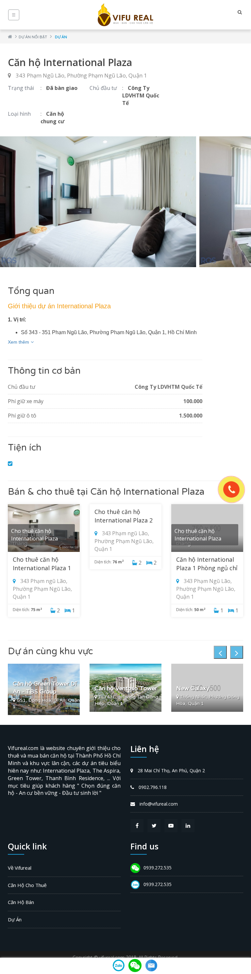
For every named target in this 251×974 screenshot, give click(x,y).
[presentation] (220, 652)
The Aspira (105, 770)
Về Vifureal (19, 867)
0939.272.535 (157, 867)
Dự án (61, 37)
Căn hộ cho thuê (27, 885)
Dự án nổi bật (33, 37)
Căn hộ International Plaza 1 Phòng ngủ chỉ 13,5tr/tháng (207, 567)
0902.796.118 (153, 787)
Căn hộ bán (21, 902)
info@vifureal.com (159, 804)
